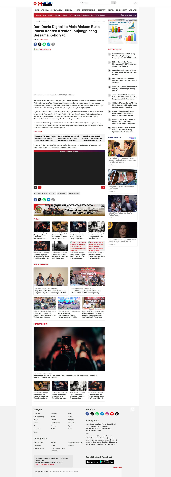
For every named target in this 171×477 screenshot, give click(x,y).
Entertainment (45, 21)
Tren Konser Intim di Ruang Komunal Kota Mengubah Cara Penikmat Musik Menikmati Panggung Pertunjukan (95, 239)
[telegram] (48, 44)
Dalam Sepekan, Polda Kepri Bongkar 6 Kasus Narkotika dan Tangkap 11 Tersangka (92, 315)
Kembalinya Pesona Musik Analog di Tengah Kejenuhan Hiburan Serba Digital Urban (92, 138)
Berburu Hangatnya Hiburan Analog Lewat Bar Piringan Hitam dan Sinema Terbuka (41, 257)
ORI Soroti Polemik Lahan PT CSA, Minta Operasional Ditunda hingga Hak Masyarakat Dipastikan (124, 105)
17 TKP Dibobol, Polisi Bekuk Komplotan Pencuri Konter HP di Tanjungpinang (86, 292)
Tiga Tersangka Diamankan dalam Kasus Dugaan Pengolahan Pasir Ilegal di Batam (50, 292)
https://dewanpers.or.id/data (45, 464)
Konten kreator (61, 193)
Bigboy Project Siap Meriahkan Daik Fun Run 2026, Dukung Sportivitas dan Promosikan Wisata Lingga (123, 131)
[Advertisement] (122, 279)
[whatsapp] (44, 44)
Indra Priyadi (44, 39)
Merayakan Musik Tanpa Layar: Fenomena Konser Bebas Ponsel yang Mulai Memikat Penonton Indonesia (45, 138)
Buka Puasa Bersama (40, 193)
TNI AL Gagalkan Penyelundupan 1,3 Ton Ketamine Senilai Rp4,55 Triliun (67, 316)
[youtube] (112, 413)
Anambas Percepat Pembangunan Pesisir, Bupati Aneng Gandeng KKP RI (124, 89)
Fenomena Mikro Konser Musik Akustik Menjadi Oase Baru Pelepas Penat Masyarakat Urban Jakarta (68, 138)
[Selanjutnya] (103, 187)
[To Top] (132, 409)
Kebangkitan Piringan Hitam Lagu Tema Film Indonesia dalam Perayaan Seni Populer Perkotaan (78, 258)
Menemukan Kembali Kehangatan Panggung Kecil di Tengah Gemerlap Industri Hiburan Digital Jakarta (60, 258)
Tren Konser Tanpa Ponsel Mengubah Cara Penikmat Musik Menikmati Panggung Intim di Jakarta (96, 258)
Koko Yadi (52, 193)
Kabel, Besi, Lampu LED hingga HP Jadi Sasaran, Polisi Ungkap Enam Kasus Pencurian (45, 316)
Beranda (36, 21)
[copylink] (53, 44)
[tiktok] (117, 413)
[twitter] (39, 44)
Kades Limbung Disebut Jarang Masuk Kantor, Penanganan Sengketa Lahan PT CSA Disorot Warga (124, 57)
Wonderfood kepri (74, 193)
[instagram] (107, 413)
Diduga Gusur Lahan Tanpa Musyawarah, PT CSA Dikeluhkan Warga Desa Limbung (124, 64)
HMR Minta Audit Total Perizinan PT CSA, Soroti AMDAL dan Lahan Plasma (124, 72)
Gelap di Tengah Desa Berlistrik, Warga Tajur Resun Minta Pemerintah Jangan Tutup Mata (124, 121)
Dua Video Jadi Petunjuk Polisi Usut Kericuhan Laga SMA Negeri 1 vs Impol (124, 80)
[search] (113, 2)
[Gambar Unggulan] (69, 70)
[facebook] (35, 44)
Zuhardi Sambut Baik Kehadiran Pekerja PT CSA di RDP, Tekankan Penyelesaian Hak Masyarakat (124, 97)
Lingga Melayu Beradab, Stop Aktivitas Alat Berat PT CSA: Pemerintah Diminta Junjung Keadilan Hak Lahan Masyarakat (123, 114)
